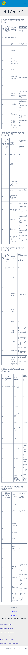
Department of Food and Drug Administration (9, 643)
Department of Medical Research (7, 632)
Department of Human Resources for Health (9, 636)
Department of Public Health (6, 624)
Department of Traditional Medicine (7, 639)
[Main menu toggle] (25, 3)
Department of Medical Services (6, 628)
